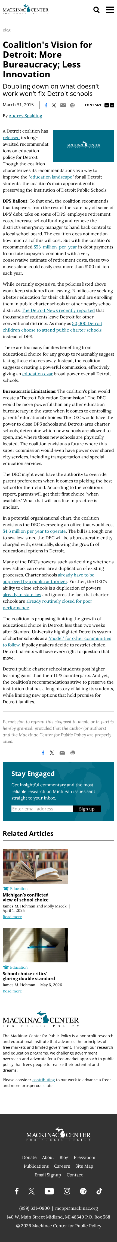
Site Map (84, 1166)
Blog (7, 30)
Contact (75, 1174)
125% (112, 105)
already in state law (22, 594)
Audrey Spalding (25, 115)
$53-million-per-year (55, 247)
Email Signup (48, 1174)
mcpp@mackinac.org (76, 1208)
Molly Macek (55, 906)
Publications (36, 1166)
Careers (62, 1166)
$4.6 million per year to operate (34, 531)
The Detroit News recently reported (58, 310)
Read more (12, 916)
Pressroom (84, 1157)
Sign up (87, 809)
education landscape (51, 177)
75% (106, 105)
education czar (37, 373)
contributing (43, 1079)
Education (19, 888)
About (48, 1157)
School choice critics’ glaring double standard (29, 976)
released (11, 137)
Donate (29, 1157)
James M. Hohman (19, 906)
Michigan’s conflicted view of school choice (25, 897)
